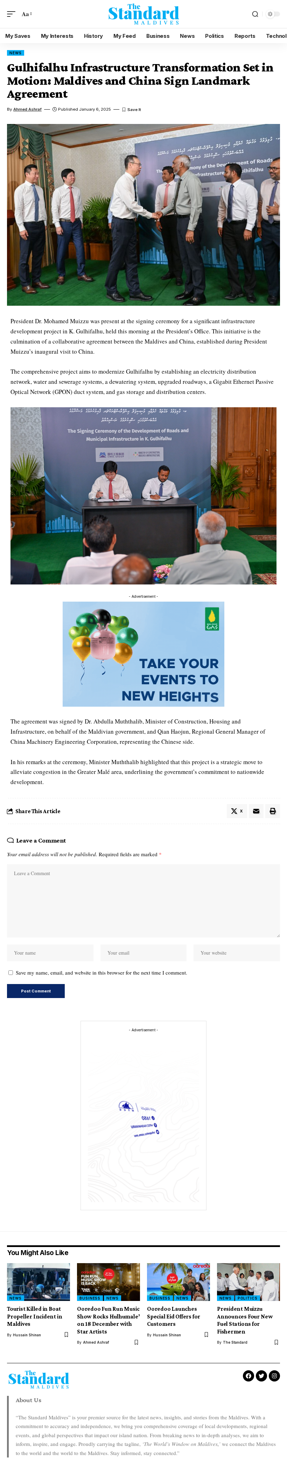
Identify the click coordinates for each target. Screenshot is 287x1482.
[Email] (256, 811)
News (15, 53)
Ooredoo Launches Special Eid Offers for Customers (173, 1316)
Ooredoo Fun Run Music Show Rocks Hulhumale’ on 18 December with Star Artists (108, 1320)
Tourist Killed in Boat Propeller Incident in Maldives (34, 1316)
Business (89, 1298)
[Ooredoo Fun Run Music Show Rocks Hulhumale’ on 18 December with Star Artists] (108, 1282)
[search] (255, 14)
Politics (248, 1298)
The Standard (235, 1342)
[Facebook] (248, 1375)
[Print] (272, 811)
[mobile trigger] (13, 14)
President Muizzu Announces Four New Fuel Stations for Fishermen (245, 1320)
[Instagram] (274, 1375)
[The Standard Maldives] (143, 14)
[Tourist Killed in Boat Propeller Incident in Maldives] (38, 1282)
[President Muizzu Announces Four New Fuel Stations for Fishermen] (248, 1282)
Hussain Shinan (27, 1335)
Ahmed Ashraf (27, 109)
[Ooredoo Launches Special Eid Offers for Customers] (178, 1282)
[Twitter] (261, 1375)
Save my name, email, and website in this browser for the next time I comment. (101, 972)
